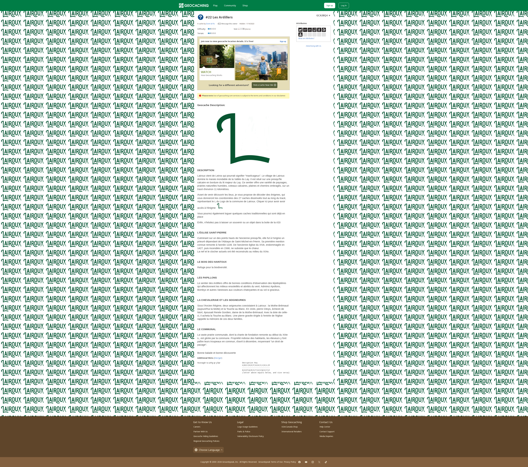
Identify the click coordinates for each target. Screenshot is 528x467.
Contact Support (327, 431)
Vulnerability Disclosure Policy (250, 436)
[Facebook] (299, 462)
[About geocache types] (200, 17)
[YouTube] (306, 462)
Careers (196, 426)
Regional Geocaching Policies (206, 441)
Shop (245, 5)
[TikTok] (326, 462)
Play (215, 5)
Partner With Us (200, 431)
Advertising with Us (313, 46)
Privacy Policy (290, 462)
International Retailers (292, 431)
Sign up (329, 5)
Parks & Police (243, 431)
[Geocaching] (194, 5)
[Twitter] (319, 462)
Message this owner (229, 24)
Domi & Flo (210, 24)
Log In (344, 5)
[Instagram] (312, 462)
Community (230, 5)
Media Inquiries (326, 436)
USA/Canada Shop (290, 426)
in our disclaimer (278, 95)
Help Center (325, 426)
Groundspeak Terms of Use (270, 462)
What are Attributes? (306, 38)
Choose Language (209, 449)
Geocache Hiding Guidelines (205, 436)
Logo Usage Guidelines (247, 426)
